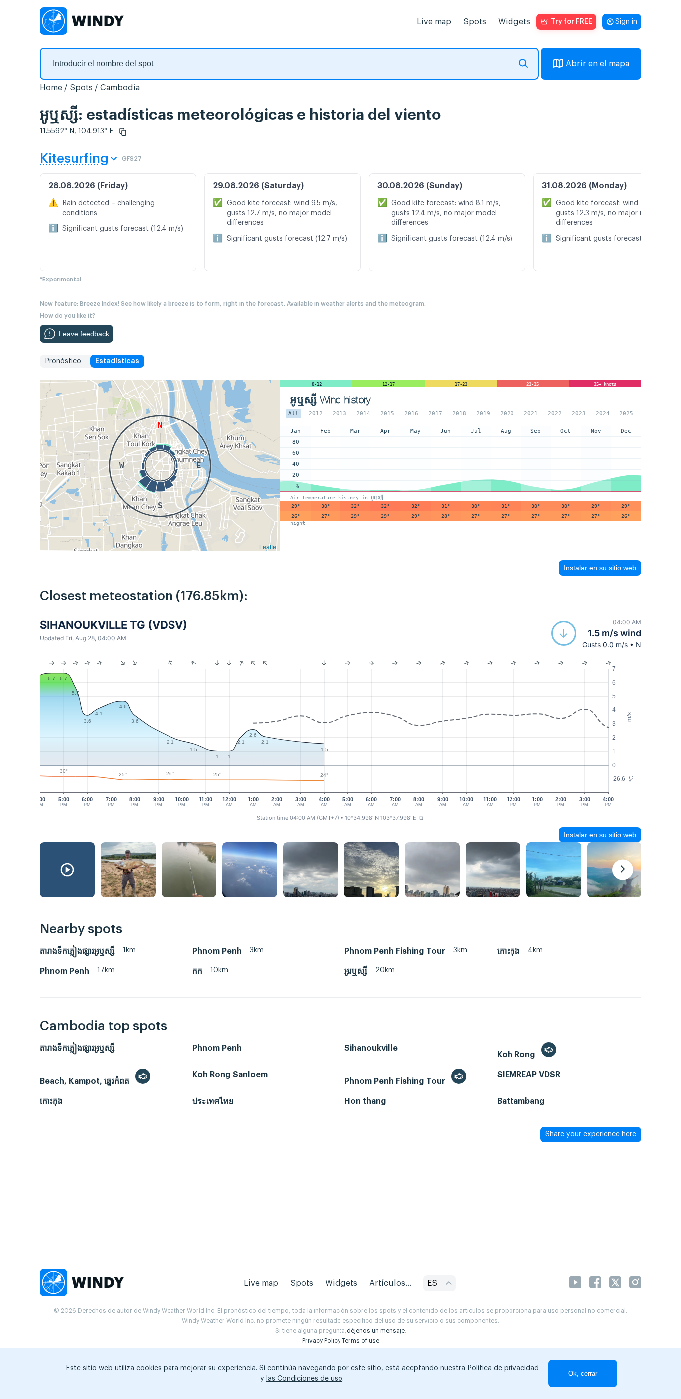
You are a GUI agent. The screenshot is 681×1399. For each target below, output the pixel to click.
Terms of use (360, 1341)
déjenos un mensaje (376, 1331)
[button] (123, 132)
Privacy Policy (321, 1341)
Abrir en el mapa (597, 64)
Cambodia (120, 88)
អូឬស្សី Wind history (330, 400)
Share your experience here (590, 1134)
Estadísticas (117, 361)
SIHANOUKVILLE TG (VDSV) (113, 624)
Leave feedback (84, 334)
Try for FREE (571, 21)
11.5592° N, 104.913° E (77, 131)
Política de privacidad (503, 1368)
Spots (474, 22)
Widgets (514, 22)
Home (51, 88)
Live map (434, 22)
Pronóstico (63, 361)
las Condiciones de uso (304, 1378)
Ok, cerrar (582, 1373)
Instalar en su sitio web (600, 568)
